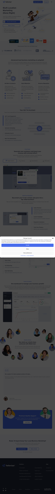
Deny (27, 249)
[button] (53, 238)
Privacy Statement (30, 255)
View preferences (27, 253)
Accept (27, 245)
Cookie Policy (23, 255)
